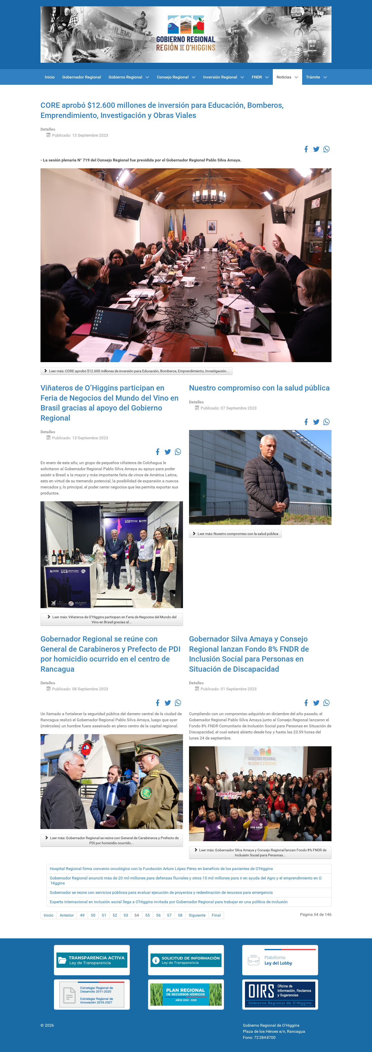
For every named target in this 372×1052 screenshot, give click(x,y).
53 (125, 915)
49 (82, 915)
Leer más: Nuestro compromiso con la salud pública (237, 534)
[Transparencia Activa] (92, 960)
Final (216, 915)
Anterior (67, 915)
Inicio (48, 915)
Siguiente (197, 915)
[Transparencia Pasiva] (186, 960)
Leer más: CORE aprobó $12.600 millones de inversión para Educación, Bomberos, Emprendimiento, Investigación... (138, 371)
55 (147, 915)
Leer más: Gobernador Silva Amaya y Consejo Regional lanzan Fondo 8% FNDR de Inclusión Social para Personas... (262, 852)
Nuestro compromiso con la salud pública (259, 387)
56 (158, 915)
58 (180, 915)
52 (115, 915)
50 (93, 915)
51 (104, 915)
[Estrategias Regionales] (92, 994)
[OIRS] (280, 994)
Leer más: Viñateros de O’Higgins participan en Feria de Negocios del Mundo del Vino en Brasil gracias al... (114, 619)
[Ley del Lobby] (280, 960)
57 (169, 915)
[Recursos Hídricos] (186, 994)
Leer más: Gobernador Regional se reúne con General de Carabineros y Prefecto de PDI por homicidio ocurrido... (114, 840)
